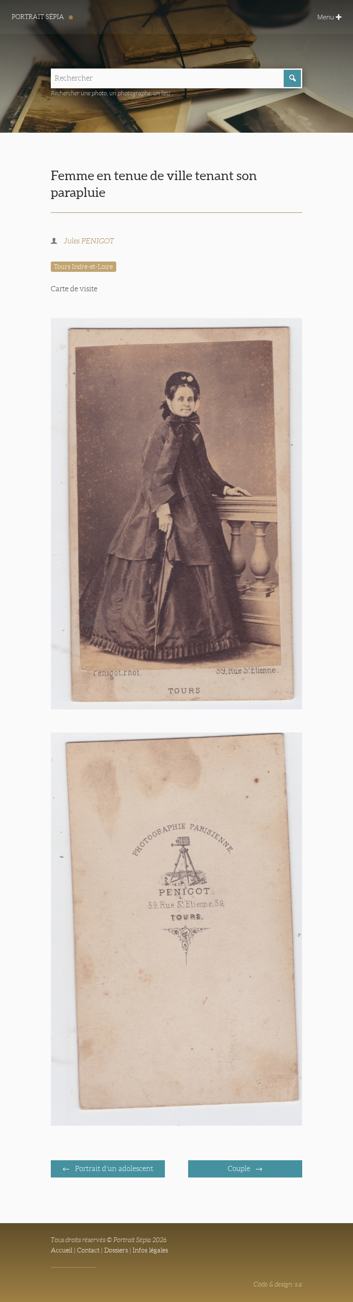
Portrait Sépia (39, 16)
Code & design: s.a (278, 1284)
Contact (88, 1250)
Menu (326, 16)
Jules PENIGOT (89, 241)
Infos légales (150, 1250)
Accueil (61, 1250)
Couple (240, 1169)
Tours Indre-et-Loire (83, 266)
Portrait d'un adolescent (113, 1169)
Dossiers (116, 1250)
